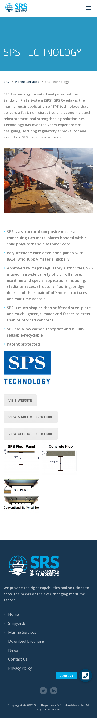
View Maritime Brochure (30, 417)
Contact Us (18, 659)
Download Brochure (26, 641)
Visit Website (20, 400)
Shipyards (17, 623)
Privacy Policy (20, 668)
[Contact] (85, 675)
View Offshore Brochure (30, 434)
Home (13, 614)
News (13, 650)
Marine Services (22, 632)
